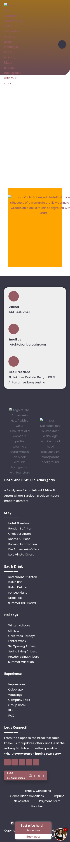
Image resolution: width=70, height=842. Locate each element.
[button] (62, 44)
